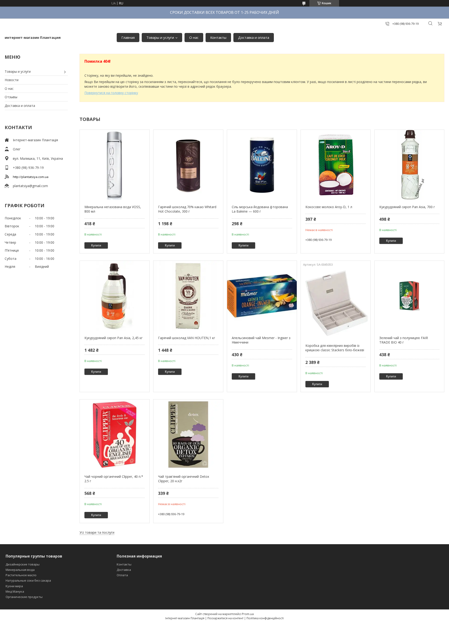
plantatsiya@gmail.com (30, 186)
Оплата (122, 575)
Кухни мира (14, 586)
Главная (128, 37)
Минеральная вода (20, 570)
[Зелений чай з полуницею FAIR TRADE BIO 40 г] (409, 296)
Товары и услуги (160, 37)
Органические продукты (24, 597)
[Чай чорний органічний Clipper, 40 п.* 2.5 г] (114, 434)
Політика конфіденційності (265, 618)
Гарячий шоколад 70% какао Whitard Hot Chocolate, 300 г (187, 209)
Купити (96, 245)
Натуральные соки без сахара (28, 580)
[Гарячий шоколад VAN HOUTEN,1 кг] (188, 296)
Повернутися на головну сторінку (111, 93)
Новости (11, 80)
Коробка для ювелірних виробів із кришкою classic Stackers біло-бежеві (334, 347)
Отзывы (11, 97)
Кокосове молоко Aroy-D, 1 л (328, 207)
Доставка (124, 570)
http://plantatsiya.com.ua (30, 177)
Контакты (218, 37)
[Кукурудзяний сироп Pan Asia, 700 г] (409, 165)
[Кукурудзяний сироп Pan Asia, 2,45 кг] (114, 296)
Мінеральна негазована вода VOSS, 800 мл (112, 209)
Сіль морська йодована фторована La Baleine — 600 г (260, 209)
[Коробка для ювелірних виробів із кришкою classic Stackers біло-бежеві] (335, 303)
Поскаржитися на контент (225, 618)
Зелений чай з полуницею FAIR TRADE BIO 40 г (403, 340)
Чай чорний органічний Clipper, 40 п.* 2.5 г (113, 478)
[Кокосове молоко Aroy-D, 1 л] (335, 165)
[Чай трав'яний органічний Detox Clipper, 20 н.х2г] (188, 434)
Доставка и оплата (253, 37)
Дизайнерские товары (23, 564)
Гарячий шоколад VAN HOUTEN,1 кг (186, 338)
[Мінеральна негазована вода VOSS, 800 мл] (114, 165)
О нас (194, 37)
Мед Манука (15, 591)
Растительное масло (21, 575)
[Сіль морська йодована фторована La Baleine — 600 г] (262, 165)
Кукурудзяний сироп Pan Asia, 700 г (407, 207)
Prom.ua (248, 614)
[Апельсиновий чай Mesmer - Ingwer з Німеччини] (262, 296)
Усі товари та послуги (97, 532)
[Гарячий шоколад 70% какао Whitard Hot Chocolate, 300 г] (188, 165)
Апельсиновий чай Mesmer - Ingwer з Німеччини (261, 340)
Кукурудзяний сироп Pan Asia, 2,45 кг (113, 338)
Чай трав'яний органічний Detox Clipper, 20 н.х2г (183, 478)
